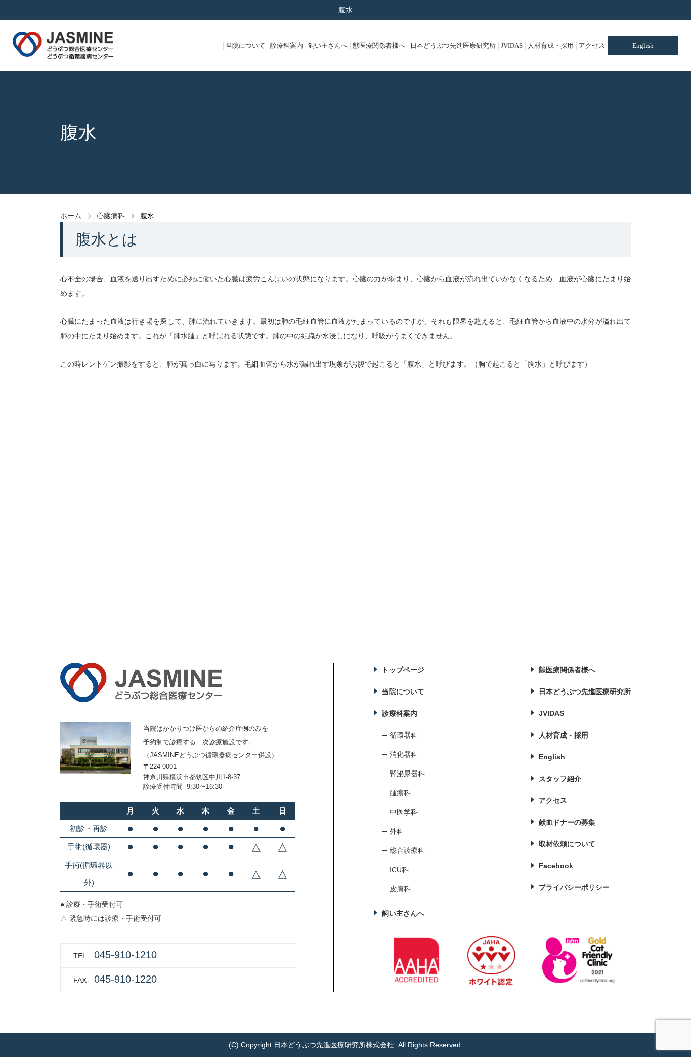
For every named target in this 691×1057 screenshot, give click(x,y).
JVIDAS (512, 45)
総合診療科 (407, 850)
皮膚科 (400, 889)
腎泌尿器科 (407, 773)
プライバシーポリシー (574, 887)
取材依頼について (567, 844)
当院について (245, 45)
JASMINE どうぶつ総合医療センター (63, 45)
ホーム (70, 216)
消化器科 (404, 754)
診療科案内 (286, 45)
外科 (397, 831)
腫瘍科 (400, 793)
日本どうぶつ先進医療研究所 (453, 45)
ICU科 (399, 870)
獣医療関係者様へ (379, 45)
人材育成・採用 (551, 45)
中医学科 (404, 812)
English (643, 45)
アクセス (592, 45)
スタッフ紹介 (560, 779)
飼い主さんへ (328, 45)
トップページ (403, 670)
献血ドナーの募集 (567, 822)
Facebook (556, 866)
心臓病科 (111, 216)
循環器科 (404, 735)
